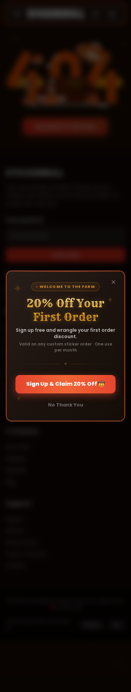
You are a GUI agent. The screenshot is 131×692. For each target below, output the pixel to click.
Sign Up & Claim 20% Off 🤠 (65, 384)
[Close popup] (113, 282)
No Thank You (65, 404)
